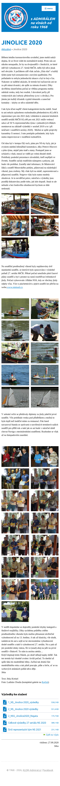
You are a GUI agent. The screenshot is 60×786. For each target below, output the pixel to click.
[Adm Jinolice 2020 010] (15, 331)
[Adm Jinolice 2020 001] (15, 203)
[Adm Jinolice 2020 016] (45, 375)
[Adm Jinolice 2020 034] (45, 589)
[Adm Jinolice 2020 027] (15, 523)
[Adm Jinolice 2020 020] (15, 456)
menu (50, 8)
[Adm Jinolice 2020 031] (15, 567)
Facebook (48, 770)
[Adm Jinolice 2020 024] (45, 478)
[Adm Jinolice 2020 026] (45, 500)
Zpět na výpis (52, 734)
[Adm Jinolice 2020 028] (45, 523)
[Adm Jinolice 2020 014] (45, 353)
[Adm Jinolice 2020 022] (15, 478)
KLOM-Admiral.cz (32, 770)
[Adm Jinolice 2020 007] (15, 308)
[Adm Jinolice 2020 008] (45, 308)
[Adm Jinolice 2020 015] (15, 375)
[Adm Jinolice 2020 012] (15, 353)
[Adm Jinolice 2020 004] (45, 225)
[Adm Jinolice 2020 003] (15, 225)
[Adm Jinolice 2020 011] (45, 331)
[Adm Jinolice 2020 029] (15, 545)
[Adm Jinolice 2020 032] (45, 567)
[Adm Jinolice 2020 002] (45, 203)
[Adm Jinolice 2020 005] (15, 248)
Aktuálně (6, 49)
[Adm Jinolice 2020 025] (15, 500)
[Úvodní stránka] (16, 17)
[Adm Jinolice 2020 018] (45, 397)
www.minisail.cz (15, 287)
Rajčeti (45, 682)
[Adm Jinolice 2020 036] (15, 611)
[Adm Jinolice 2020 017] (15, 397)
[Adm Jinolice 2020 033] (15, 589)
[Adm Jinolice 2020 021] (45, 456)
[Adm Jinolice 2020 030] (45, 545)
